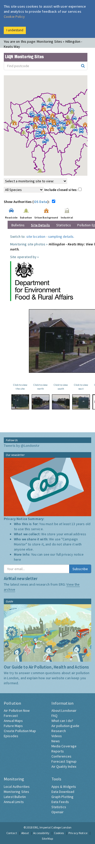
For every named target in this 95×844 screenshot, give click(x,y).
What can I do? (62, 720)
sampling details (60, 236)
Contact (11, 833)
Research (58, 731)
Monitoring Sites (16, 791)
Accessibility (41, 833)
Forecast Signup (64, 761)
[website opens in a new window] (41, 280)
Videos (56, 736)
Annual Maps (13, 720)
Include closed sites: (61, 189)
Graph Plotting (62, 796)
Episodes (11, 736)
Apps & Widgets (63, 786)
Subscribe (80, 569)
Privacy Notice (77, 833)
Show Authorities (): (27, 201)
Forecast (11, 715)
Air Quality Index (63, 766)
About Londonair (64, 710)
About (25, 833)
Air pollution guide (65, 725)
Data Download (62, 791)
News (55, 741)
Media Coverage (64, 746)
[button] (55, 97)
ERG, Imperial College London (52, 827)
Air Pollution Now (17, 710)
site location (36, 236)
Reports (57, 751)
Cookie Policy (14, 16)
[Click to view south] (61, 401)
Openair (57, 812)
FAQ (54, 715)
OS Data (40, 201)
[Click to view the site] (20, 401)
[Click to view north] (40, 401)
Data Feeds (60, 801)
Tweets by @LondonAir (22, 445)
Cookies (59, 833)
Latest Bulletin (15, 796)
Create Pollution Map (20, 731)
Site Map (47, 838)
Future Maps (13, 725)
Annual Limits (14, 801)
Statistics (63, 225)
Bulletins (18, 225)
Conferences (61, 756)
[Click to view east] (81, 401)
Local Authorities (17, 786)
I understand (14, 30)
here (17, 559)
